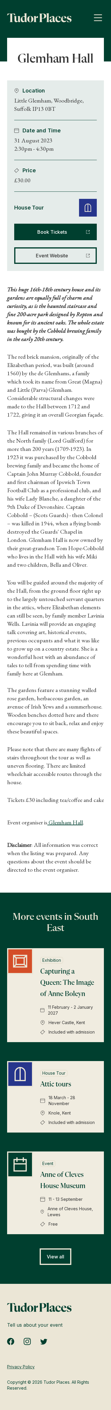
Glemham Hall (65, 822)
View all (55, 1257)
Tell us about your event (34, 1325)
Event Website (52, 256)
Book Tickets (52, 232)
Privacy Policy (21, 1366)
